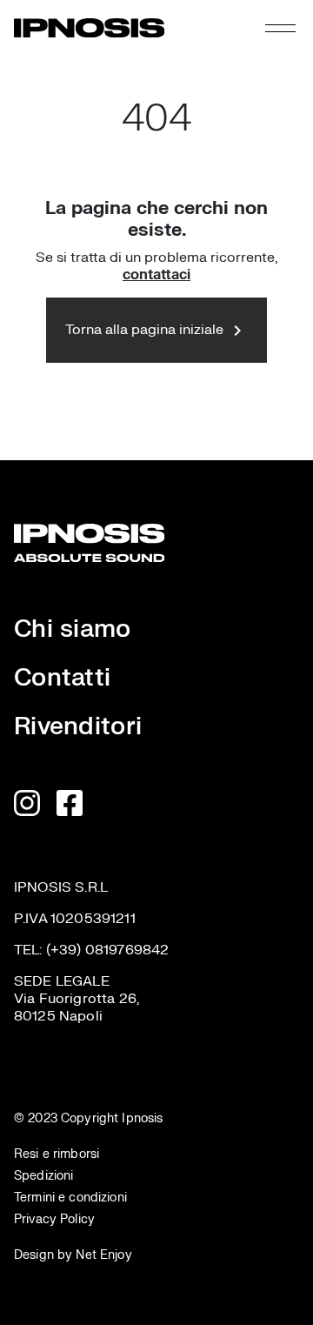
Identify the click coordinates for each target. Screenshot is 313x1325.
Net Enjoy (101, 1255)
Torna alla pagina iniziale (156, 330)
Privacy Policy (54, 1219)
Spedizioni (43, 1175)
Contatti (62, 677)
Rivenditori (78, 726)
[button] (280, 28)
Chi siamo (72, 629)
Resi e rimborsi (56, 1154)
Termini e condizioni (70, 1197)
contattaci (156, 275)
